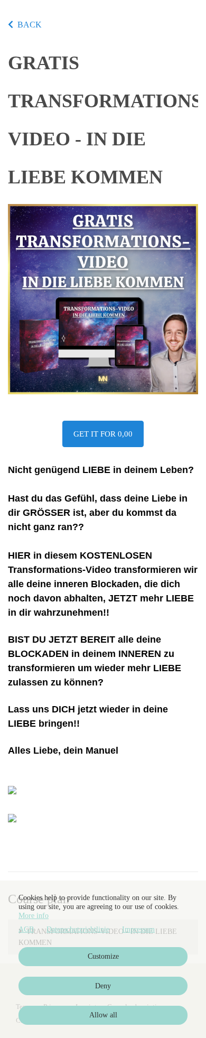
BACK (29, 24)
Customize (103, 956)
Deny (103, 986)
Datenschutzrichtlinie (77, 929)
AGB (26, 929)
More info (33, 916)
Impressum (138, 929)
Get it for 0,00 (103, 434)
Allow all (103, 1015)
